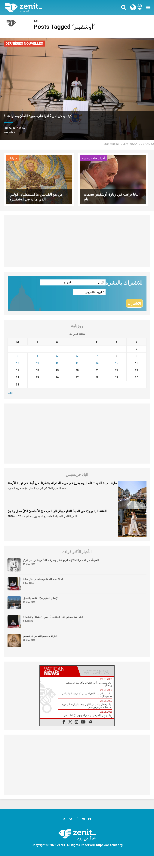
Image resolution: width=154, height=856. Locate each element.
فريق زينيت (9, 131)
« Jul (10, 392)
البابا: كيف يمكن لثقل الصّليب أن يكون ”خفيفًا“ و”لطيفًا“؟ (53, 616)
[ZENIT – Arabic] (43, 7)
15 (116, 363)
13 (77, 363)
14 (96, 363)
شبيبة (85, 158)
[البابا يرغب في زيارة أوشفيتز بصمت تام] (113, 179)
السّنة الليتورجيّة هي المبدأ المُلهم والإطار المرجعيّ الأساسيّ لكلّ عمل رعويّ (57, 511)
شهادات (12, 158)
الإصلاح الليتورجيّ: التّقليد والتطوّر (40, 597)
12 (57, 363)
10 (17, 363)
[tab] (58, 671)
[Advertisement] (77, 241)
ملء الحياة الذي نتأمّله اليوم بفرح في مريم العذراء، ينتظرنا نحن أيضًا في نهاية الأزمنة (62, 483)
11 (37, 363)
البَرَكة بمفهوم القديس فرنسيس (40, 635)
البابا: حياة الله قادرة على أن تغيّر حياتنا (43, 578)
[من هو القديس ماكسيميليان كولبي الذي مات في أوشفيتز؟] (39, 179)
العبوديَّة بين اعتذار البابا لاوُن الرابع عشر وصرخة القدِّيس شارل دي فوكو (61, 560)
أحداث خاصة (97, 158)
